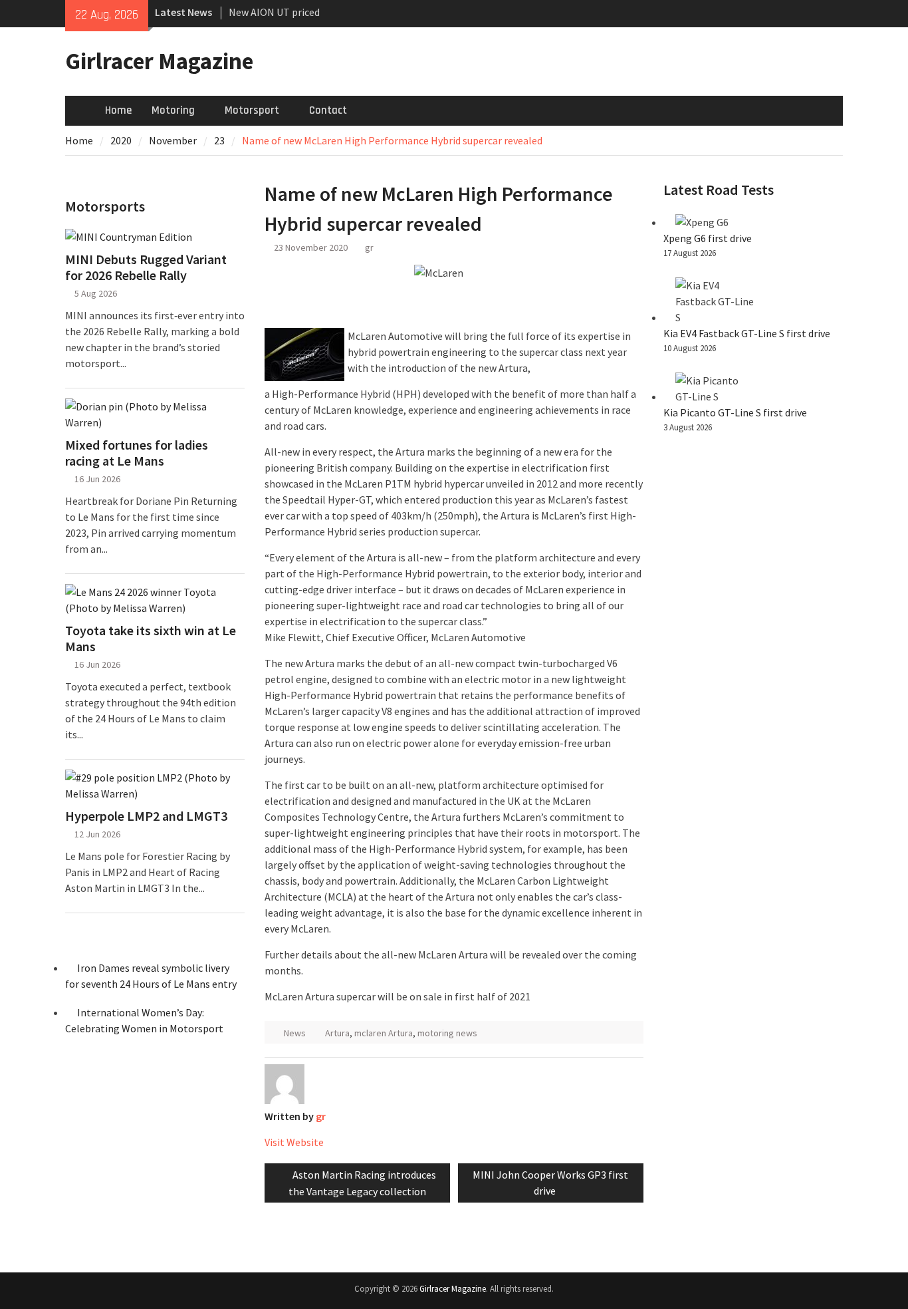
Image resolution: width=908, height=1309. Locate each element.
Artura (337, 1033)
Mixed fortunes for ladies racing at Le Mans (136, 453)
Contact (328, 110)
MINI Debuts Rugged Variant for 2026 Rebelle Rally (146, 267)
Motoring (173, 110)
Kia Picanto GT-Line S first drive (735, 412)
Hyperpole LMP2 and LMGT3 (146, 816)
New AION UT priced (274, 12)
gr (369, 247)
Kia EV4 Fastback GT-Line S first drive (746, 333)
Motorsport (252, 110)
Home (118, 110)
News (295, 1033)
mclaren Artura (383, 1033)
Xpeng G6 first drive (707, 238)
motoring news (447, 1033)
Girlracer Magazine (159, 61)
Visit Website (294, 1142)
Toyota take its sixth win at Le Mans (150, 638)
